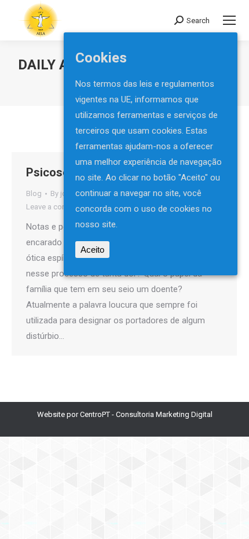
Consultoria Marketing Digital (164, 414)
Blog (34, 193)
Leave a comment (55, 206)
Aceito (92, 249)
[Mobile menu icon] (229, 20)
